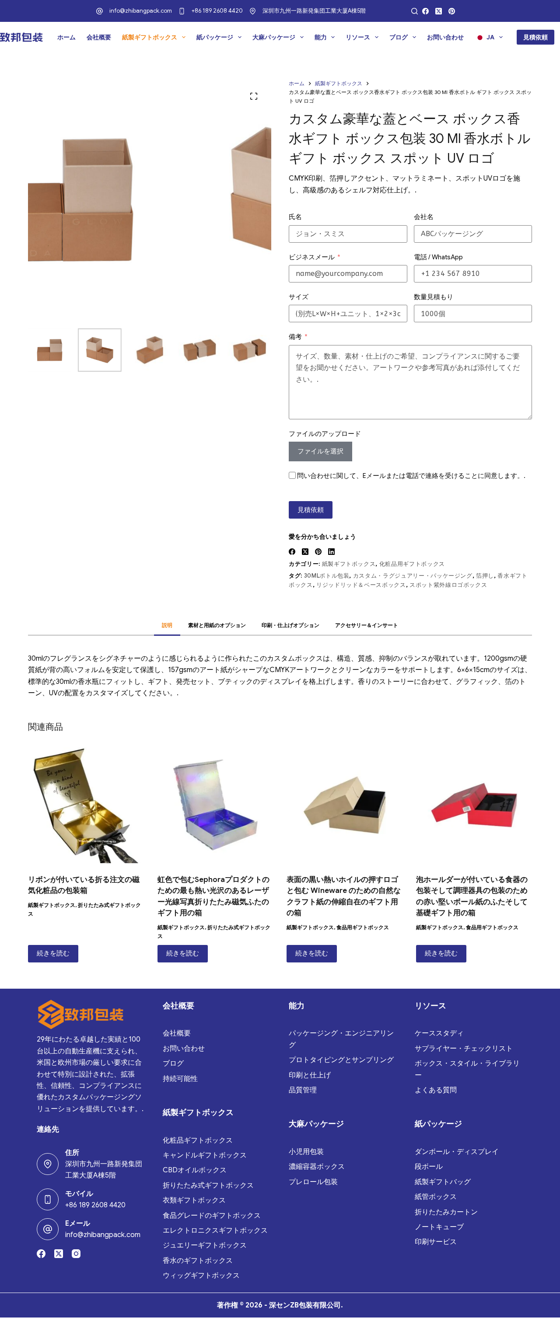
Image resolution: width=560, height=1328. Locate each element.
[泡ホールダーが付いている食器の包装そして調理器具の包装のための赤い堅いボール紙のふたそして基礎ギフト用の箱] (474, 805)
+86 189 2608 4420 (217, 10)
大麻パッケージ (273, 37)
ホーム (66, 37)
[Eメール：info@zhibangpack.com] (48, 1229)
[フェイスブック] (425, 11)
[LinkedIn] (331, 551)
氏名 (295, 217)
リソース (358, 37)
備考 (295, 337)
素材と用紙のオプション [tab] (217, 625)
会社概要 (99, 37)
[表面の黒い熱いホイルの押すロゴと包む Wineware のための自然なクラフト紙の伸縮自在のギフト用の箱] (345, 805)
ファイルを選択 (320, 451)
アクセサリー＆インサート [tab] (366, 625)
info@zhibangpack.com (140, 10)
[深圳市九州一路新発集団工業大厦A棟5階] (252, 11)
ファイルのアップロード (325, 434)
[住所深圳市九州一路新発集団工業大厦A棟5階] (48, 1164)
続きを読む (53, 953)
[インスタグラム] (76, 1253)
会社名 (424, 217)
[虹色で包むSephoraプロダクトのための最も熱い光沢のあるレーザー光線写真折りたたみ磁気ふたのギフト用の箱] (216, 805)
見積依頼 (535, 37)
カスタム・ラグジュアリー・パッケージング (412, 575)
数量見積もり (433, 297)
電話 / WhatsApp (438, 257)
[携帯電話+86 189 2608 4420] (48, 1199)
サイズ (298, 297)
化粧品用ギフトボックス (412, 564)
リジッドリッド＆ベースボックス (361, 585)
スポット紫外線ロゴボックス (448, 585)
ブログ (398, 37)
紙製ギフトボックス (149, 37)
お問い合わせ (445, 37)
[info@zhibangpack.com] (99, 11)
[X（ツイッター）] (438, 11)
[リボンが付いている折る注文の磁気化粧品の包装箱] (86, 805)
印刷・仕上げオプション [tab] (290, 625)
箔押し (485, 575)
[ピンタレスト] (451, 11)
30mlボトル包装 (327, 575)
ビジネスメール (312, 257)
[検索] (414, 11)
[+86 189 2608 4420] (181, 11)
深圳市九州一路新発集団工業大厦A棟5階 (314, 10)
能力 (321, 37)
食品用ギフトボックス (362, 927)
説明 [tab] (167, 625)
